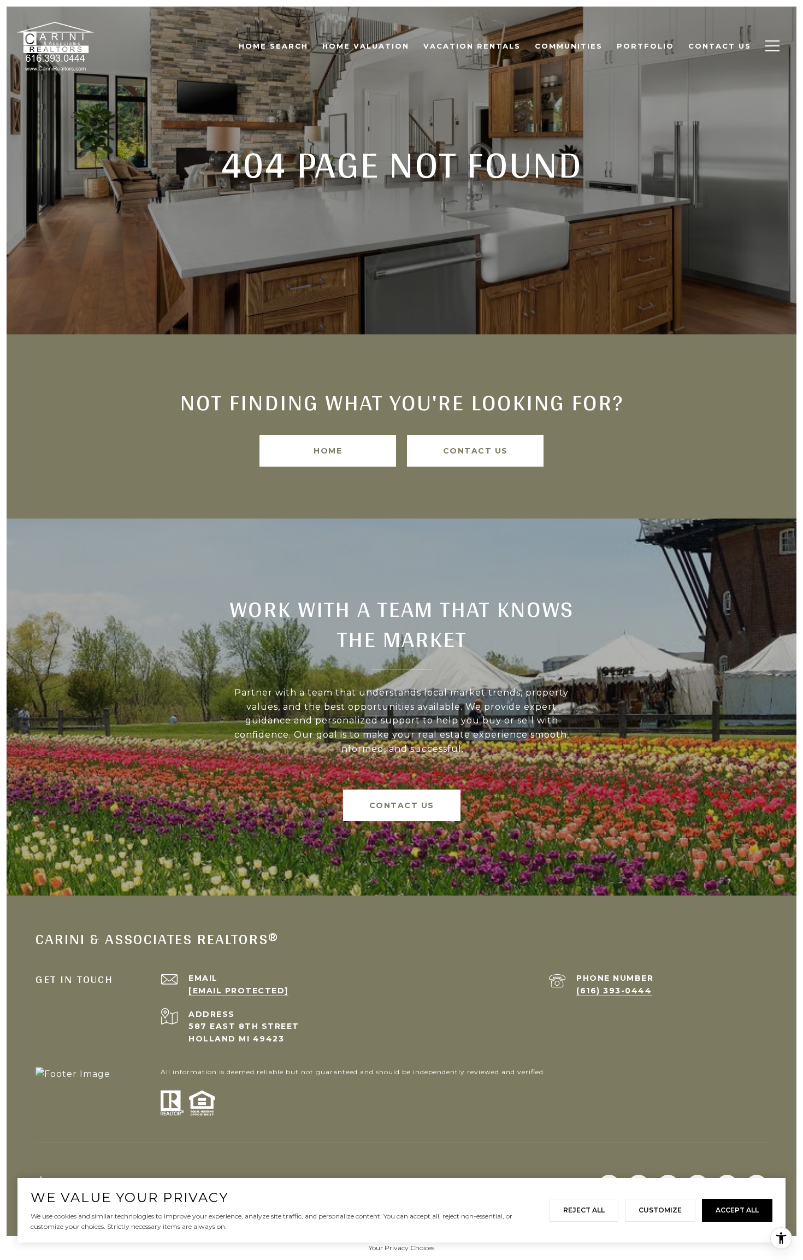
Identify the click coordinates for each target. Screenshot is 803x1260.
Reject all (584, 1210)
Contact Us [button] (475, 451)
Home (328, 451)
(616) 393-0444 (614, 991)
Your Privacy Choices (401, 1248)
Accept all (737, 1210)
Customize (660, 1210)
